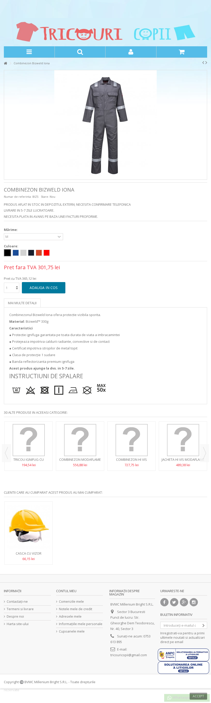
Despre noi (15, 616)
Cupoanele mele (72, 631)
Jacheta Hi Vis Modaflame (183, 459)
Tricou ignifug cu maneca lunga (28, 461)
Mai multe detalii (22, 303)
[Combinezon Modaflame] (80, 440)
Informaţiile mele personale (80, 624)
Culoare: (11, 246)
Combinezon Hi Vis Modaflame (131, 461)
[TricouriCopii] (105, 31)
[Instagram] (194, 602)
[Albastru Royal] (16, 253)
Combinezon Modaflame (80, 459)
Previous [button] (6, 453)
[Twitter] (174, 602)
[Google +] (184, 602)
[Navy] (31, 253)
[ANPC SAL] (183, 654)
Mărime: (11, 230)
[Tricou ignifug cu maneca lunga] (28, 440)
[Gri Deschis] (23, 253)
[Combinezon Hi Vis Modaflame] (131, 440)
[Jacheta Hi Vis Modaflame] (183, 440)
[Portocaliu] (39, 253)
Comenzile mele (71, 601)
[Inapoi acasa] (5, 63)
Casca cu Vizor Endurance (28, 555)
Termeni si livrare (20, 609)
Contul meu (66, 591)
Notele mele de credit (75, 609)
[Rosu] (46, 253)
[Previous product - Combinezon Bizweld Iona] (203, 62)
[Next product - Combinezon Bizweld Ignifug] (206, 62)
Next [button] (204, 453)
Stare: (45, 197)
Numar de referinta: (18, 197)
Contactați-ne (17, 601)
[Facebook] (164, 602)
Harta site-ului (18, 624)
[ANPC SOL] (183, 667)
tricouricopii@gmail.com (128, 655)
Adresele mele (70, 616)
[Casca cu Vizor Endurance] (28, 527)
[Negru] (7, 253)
